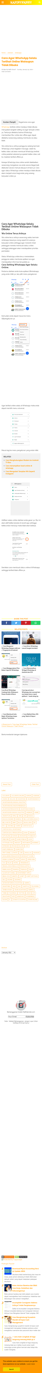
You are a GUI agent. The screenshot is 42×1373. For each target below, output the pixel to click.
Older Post (35, 784)
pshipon (16, 869)
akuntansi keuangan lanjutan (13, 802)
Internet (35, 842)
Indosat (17, 842)
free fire (5, 839)
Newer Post (7, 784)
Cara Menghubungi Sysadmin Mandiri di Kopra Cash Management (23, 1320)
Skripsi (27, 883)
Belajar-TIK (6, 822)
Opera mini (31, 859)
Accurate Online (18, 795)
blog (20, 822)
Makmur (36, 852)
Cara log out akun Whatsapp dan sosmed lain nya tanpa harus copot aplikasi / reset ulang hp (31, 693)
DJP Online (6, 836)
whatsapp (6, 896)
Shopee (10, 879)
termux (31, 889)
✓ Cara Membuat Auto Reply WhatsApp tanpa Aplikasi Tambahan (9, 716)
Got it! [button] (11, 1369)
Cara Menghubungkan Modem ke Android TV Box (22, 461)
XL (10, 899)
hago (30, 839)
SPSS (14, 886)
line (21, 852)
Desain (32, 832)
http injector (7, 842)
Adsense (36, 795)
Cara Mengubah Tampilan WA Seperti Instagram (20, 472)
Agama (4, 799)
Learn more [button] (31, 1364)
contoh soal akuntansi (11, 829)
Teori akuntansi (20, 889)
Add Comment (6, 71)
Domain (15, 836)
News (23, 859)
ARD (20, 816)
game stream (21, 839)
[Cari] (39, 2)
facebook (31, 836)
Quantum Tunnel (8, 873)
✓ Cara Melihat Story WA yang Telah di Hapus (30, 715)
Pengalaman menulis (10, 866)
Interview (6, 846)
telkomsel (35, 886)
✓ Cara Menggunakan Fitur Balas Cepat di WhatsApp (11, 669)
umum (28, 893)
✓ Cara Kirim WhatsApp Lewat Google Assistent (30, 647)
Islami (21, 846)
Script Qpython (32, 876)
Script (22, 876)
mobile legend (7, 859)
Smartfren (6, 886)
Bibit (14, 822)
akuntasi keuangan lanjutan (13, 812)
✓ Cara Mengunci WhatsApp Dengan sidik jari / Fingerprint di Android (11, 648)
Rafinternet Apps (23, 873)
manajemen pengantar (10, 856)
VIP (34, 893)
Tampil (12, 122)
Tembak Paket (7, 889)
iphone (14, 846)
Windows (20, 896)
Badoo (30, 816)
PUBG (31, 869)
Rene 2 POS (6, 876)
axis (24, 816)
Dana (26, 832)
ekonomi (23, 836)
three (4, 893)
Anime (36, 812)
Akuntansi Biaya (33, 799)
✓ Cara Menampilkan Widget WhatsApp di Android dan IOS (29, 670)
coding (17, 826)
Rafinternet (21, 3)
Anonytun (6, 816)
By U (4, 826)
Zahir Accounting (19, 899)
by (35, 822)
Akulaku (12, 799)
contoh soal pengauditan (12, 832)
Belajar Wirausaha (31, 819)
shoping (18, 879)
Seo (3, 879)
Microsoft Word (27, 856)
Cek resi (10, 826)
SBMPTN (15, 876)
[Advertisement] (21, 28)
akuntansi (21, 799)
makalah (28, 852)
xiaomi (4, 899)
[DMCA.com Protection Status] (21, 1258)
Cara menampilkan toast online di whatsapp (19, 467)
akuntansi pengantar (10, 809)
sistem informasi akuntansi (12, 883)
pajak (10, 863)
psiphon (24, 869)
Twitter (21, 893)
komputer (19, 849)
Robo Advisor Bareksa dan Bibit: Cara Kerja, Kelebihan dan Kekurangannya (24, 1288)
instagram (26, 842)
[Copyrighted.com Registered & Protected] (8, 1258)
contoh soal (27, 826)
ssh (19, 886)
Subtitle (26, 886)
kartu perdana (7, 849)
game (13, 839)
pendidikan (24, 863)
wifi (13, 896)
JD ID (26, 846)
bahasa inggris (7, 819)
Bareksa (18, 819)
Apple (14, 816)
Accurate (5, 795)
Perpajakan (6, 869)
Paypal (16, 863)
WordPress (30, 896)
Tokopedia (12, 893)
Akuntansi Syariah (27, 809)
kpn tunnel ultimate (10, 852)
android (29, 812)
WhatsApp (6, 127)
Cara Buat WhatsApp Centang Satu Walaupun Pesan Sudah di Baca (10, 692)
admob (28, 795)
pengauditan (24, 866)
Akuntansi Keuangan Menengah (14, 805)
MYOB (17, 859)
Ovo (3, 863)
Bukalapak (28, 822)
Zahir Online (32, 899)
